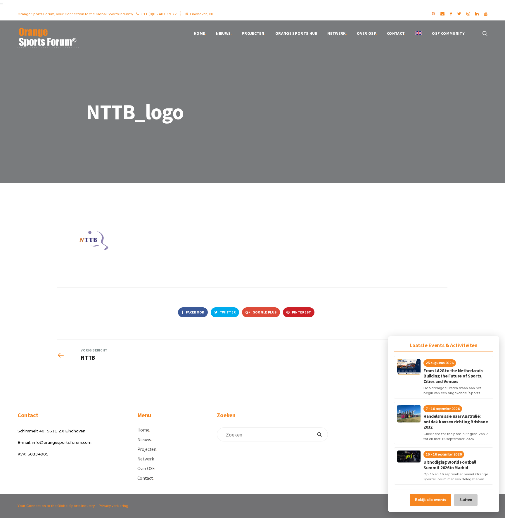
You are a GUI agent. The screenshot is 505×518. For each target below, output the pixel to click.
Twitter (227, 312)
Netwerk (337, 33)
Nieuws (224, 33)
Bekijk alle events (430, 499)
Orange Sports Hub (296, 33)
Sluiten (465, 500)
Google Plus (264, 312)
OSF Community (448, 33)
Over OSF (367, 33)
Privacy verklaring (113, 505)
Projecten (254, 33)
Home (200, 33)
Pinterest (301, 312)
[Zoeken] (319, 434)
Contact (396, 33)
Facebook (194, 312)
